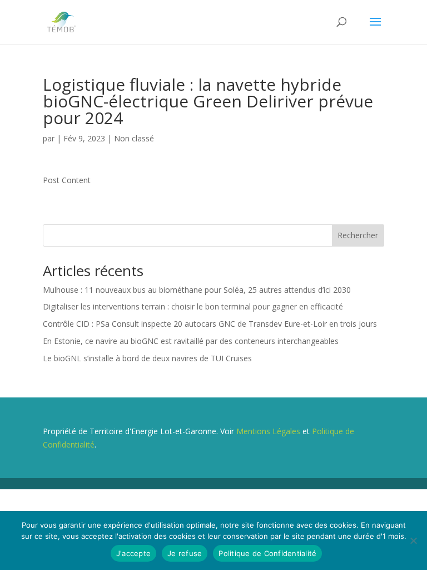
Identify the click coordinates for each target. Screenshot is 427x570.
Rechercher (357, 235)
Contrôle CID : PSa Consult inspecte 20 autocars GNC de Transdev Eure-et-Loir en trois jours (210, 323)
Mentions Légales (268, 431)
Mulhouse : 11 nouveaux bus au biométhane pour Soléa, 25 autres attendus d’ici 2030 (197, 289)
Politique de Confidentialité (267, 553)
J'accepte (133, 553)
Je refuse (184, 553)
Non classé (134, 138)
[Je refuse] (413, 540)
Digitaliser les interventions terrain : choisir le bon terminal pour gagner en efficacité (193, 306)
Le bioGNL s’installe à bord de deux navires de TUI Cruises (147, 358)
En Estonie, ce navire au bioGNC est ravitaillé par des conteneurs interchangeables (191, 341)
